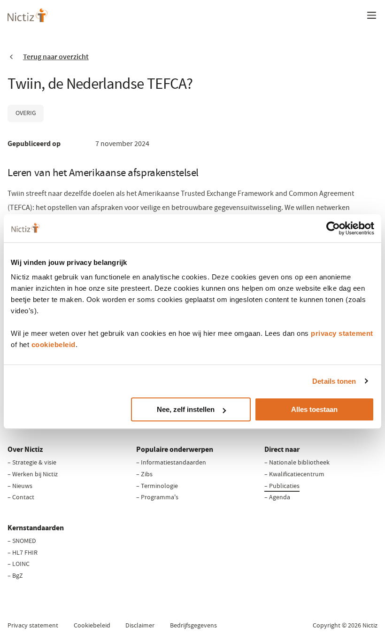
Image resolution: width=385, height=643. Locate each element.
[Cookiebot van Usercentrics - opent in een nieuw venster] (333, 228)
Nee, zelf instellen (186, 409)
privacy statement (342, 333)
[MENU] (371, 15)
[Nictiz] (27, 15)
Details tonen (334, 381)
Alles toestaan (314, 409)
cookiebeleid (53, 345)
